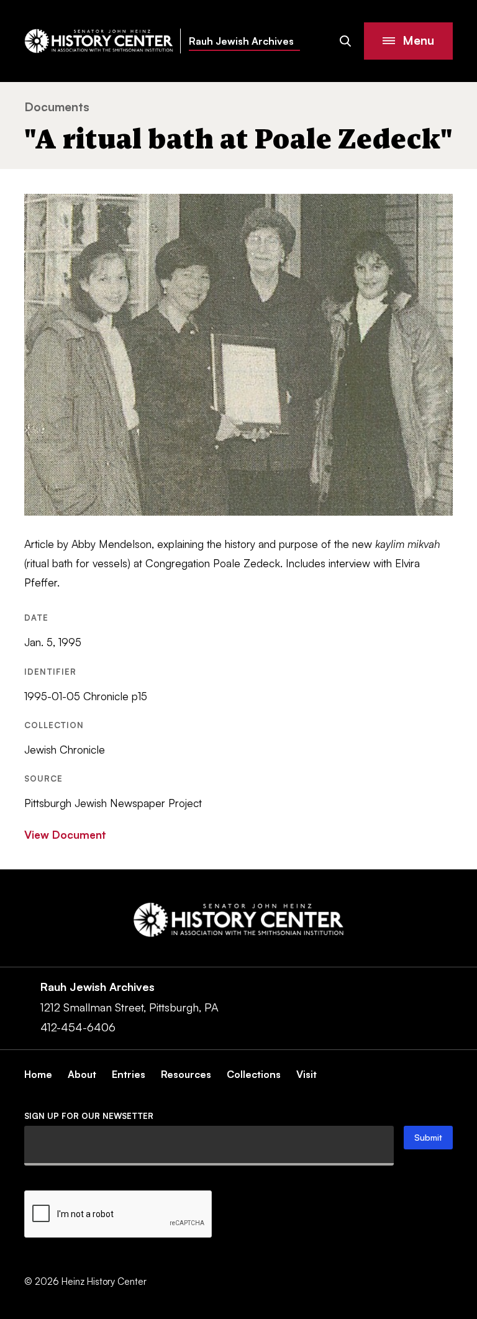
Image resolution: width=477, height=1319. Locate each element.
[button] (408, 41)
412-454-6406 (78, 1027)
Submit (428, 1137)
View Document (65, 834)
